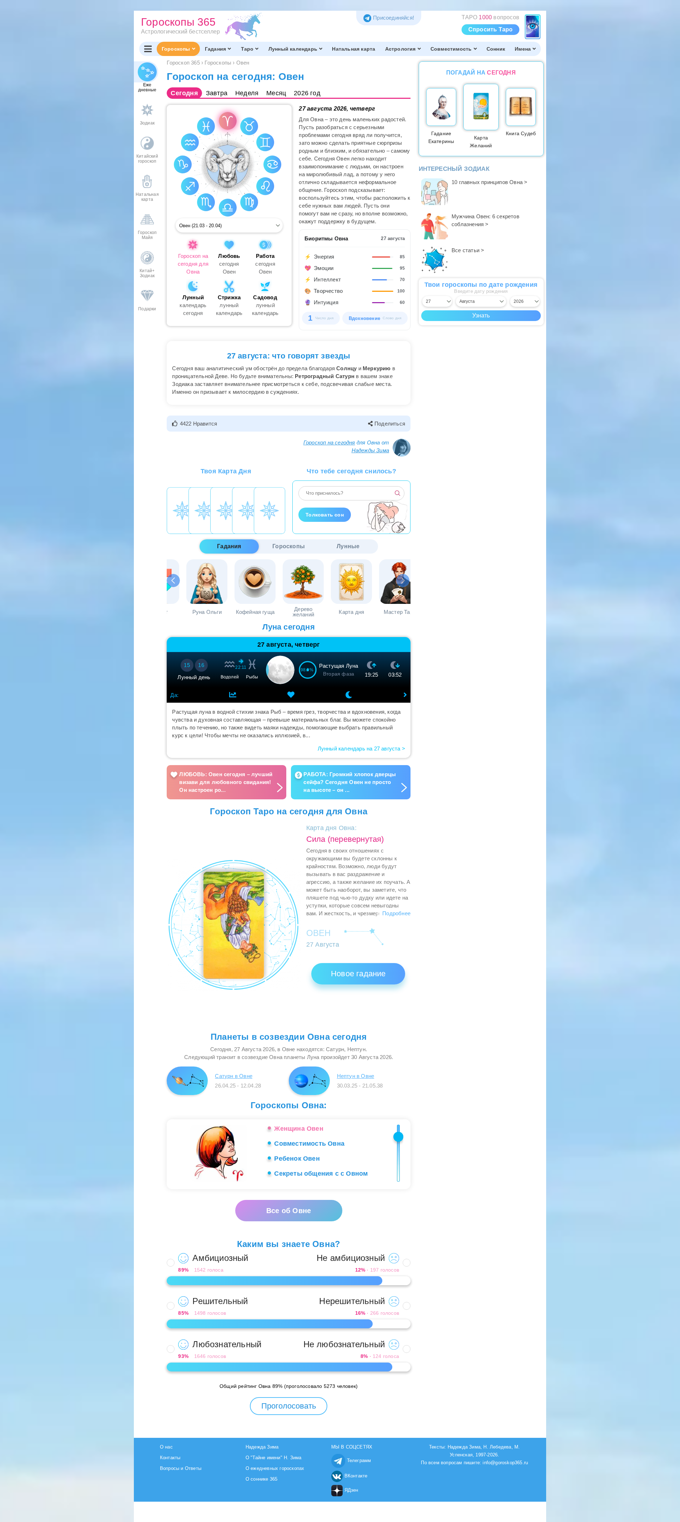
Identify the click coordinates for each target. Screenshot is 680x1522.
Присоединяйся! (393, 18)
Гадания (215, 49)
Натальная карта (353, 49)
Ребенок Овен (296, 1158)
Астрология (400, 49)
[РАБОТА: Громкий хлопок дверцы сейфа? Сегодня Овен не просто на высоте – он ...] (349, 762)
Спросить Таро (490, 29)
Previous (174, 581)
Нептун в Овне (355, 1076)
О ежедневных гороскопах (275, 1468)
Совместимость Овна (309, 1143)
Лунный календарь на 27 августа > (361, 748)
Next (403, 581)
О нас (166, 1447)
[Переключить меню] (148, 49)
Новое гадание (358, 973)
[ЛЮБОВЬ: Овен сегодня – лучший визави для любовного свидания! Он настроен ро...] (227, 762)
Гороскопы (176, 49)
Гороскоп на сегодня (329, 442)
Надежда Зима (262, 1447)
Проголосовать (288, 1405)
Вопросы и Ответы (180, 1468)
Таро (247, 49)
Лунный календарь (292, 49)
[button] (195, 424)
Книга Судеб (521, 133)
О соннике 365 (262, 1479)
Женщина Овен (298, 1128)
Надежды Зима (370, 450)
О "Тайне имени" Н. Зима (274, 1457)
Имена (523, 49)
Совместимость (451, 49)
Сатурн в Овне (233, 1076)
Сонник (496, 49)
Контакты (170, 1457)
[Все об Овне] (288, 1204)
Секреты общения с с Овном (321, 1173)
